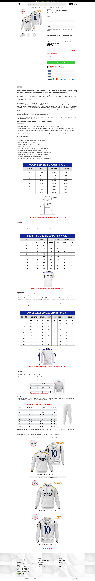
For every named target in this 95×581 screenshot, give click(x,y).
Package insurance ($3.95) (53, 43)
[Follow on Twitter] (47, 549)
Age (48, 18)
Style (48, 24)
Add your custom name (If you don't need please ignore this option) (59, 30)
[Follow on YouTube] (51, 549)
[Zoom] (21, 30)
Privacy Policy (41, 562)
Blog (62, 7)
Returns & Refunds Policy (43, 560)
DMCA (60, 564)
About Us (40, 558)
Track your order (51, 7)
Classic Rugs (44, 7)
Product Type (37, 7)
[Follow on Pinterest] (49, 549)
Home (33, 7)
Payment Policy (62, 562)
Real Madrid (49, 9)
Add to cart (61, 62)
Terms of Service (41, 564)
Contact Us (58, 7)
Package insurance (51, 41)
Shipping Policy (62, 560)
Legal (60, 566)
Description (19, 87)
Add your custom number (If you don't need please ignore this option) (60, 36)
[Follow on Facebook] (43, 549)
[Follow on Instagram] (45, 549)
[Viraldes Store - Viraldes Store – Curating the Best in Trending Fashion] (20, 4)
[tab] (19, 88)
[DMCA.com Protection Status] (20, 573)
